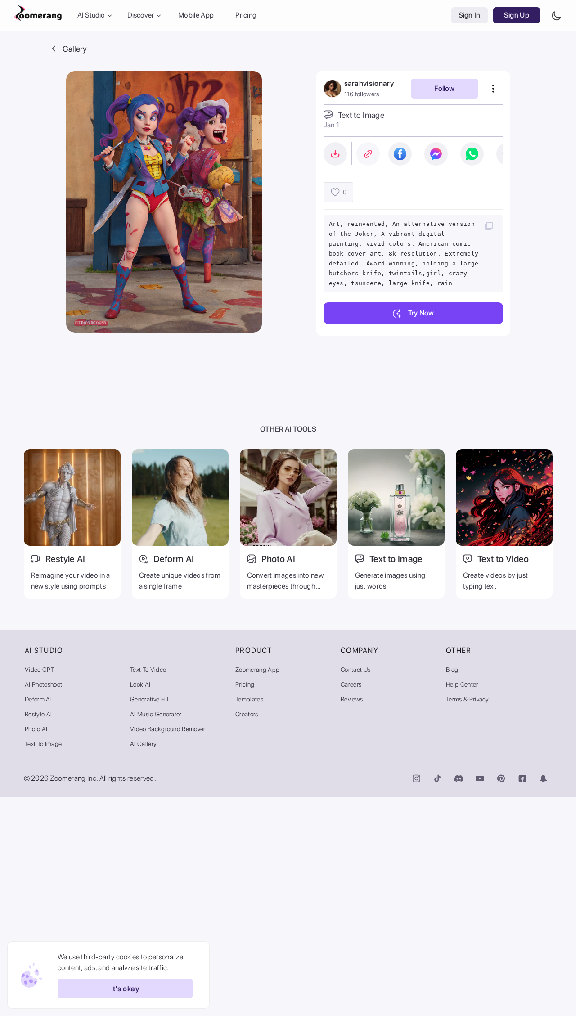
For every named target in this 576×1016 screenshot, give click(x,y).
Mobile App (196, 15)
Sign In (470, 15)
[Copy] (489, 226)
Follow (444, 88)
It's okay (125, 989)
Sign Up (516, 15)
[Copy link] (368, 154)
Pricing (245, 15)
